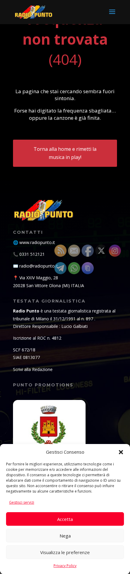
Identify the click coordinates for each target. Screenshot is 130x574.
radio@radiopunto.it (38, 266)
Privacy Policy (65, 565)
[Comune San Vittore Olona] (49, 436)
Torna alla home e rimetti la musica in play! (65, 153)
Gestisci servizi (21, 502)
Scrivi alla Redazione (33, 369)
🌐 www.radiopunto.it (34, 242)
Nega (65, 536)
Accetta (65, 519)
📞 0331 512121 (29, 254)
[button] (121, 452)
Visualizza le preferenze (65, 552)
